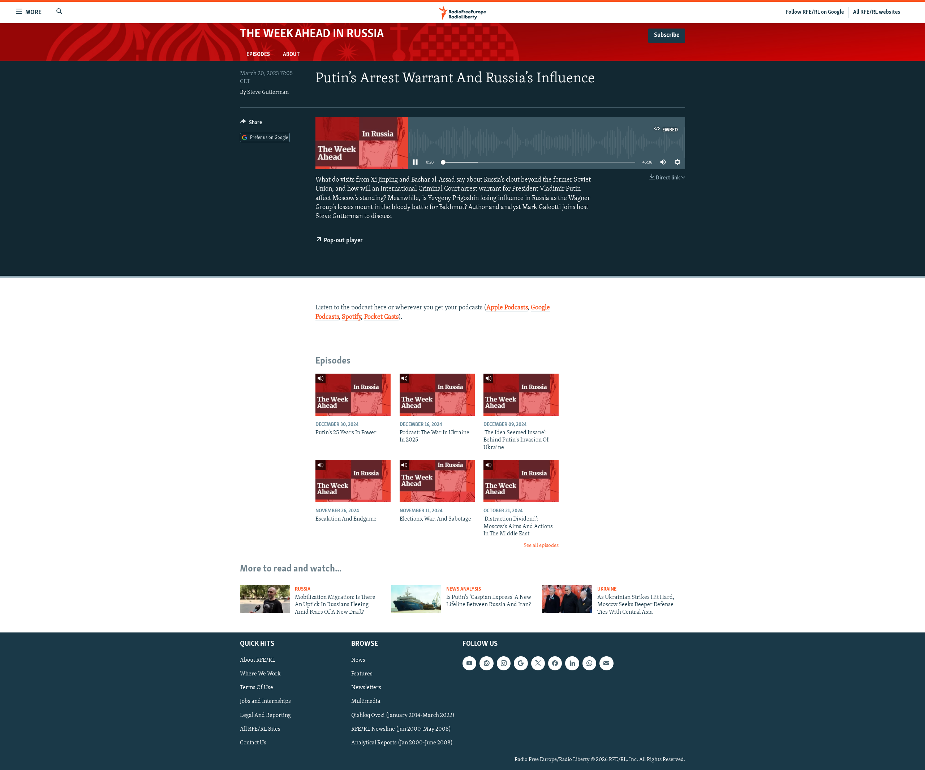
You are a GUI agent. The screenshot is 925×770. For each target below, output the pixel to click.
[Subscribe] (606, 663)
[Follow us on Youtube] (469, 663)
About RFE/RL (257, 661)
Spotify (351, 317)
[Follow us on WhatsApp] (589, 663)
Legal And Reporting (265, 715)
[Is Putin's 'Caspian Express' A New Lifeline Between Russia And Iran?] (416, 599)
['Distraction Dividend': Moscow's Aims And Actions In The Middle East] (521, 481)
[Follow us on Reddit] (486, 663)
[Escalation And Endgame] (353, 481)
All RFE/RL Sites (260, 729)
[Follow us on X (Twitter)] (538, 663)
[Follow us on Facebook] (555, 663)
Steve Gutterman (268, 92)
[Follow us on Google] (521, 663)
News (358, 661)
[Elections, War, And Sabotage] (437, 481)
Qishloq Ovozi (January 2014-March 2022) (403, 715)
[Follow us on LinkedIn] (572, 663)
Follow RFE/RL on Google (815, 12)
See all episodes (541, 545)
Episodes (258, 54)
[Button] (251, 124)
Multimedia (365, 702)
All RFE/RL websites (876, 12)
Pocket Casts (381, 317)
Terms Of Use (256, 688)
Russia (302, 589)
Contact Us (253, 743)
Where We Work (260, 674)
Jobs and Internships (265, 702)
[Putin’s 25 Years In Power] (353, 395)
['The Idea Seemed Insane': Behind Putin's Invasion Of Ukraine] (521, 395)
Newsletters (366, 688)
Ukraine (606, 589)
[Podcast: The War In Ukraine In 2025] (437, 395)
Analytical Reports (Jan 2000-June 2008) (402, 743)
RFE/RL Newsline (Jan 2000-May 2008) (401, 729)
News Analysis (463, 589)
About (291, 54)
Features (362, 674)
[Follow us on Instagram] (504, 663)
